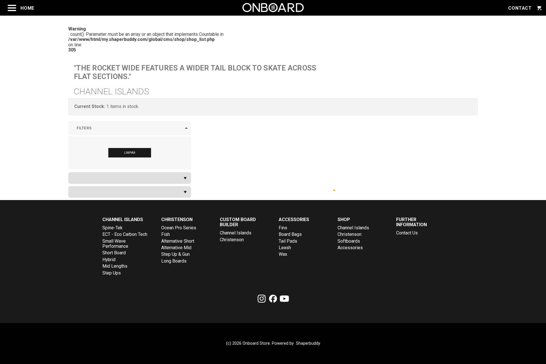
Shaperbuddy (308, 343)
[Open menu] (12, 8)
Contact (520, 8)
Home (27, 8)
